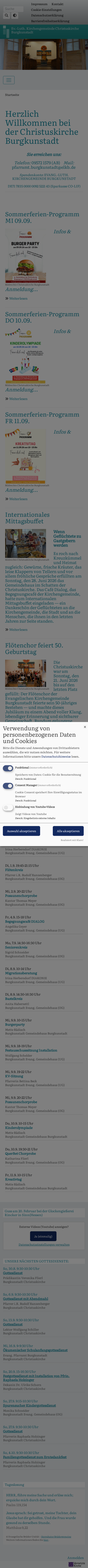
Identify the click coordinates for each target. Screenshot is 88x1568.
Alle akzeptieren (68, 831)
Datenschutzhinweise (56, 756)
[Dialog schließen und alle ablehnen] (85, 724)
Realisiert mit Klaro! (72, 840)
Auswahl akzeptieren (21, 831)
